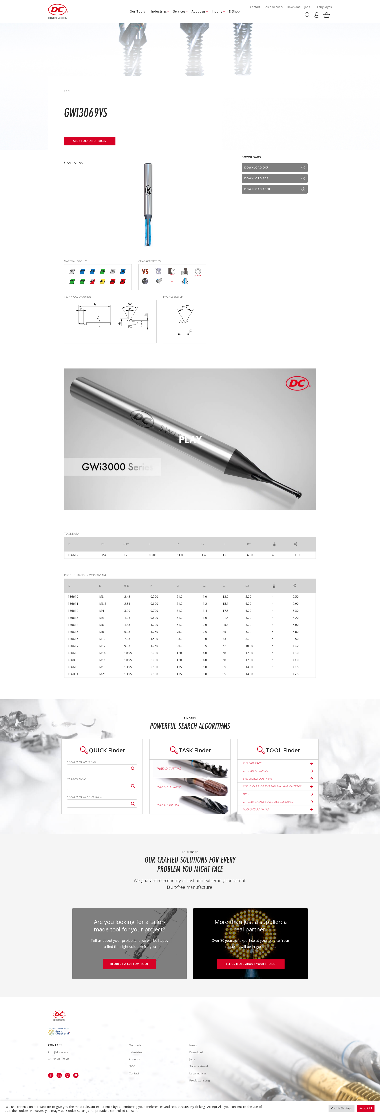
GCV (132, 1066)
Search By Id (76, 779)
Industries (159, 11)
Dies (246, 794)
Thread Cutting (168, 768)
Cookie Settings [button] (341, 1108)
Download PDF (256, 178)
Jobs (307, 7)
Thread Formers (255, 771)
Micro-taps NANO (256, 809)
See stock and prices (89, 141)
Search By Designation (84, 797)
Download (294, 7)
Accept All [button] (365, 1108)
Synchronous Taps (257, 779)
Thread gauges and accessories (268, 802)
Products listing (199, 1080)
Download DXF (256, 167)
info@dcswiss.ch (59, 1052)
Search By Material (82, 762)
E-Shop (234, 11)
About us (198, 11)
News (193, 1045)
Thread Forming (169, 787)
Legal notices (198, 1073)
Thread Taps (252, 763)
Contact (255, 7)
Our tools (135, 1045)
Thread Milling (168, 805)
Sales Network (273, 7)
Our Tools (137, 11)
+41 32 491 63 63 (58, 1059)
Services (179, 11)
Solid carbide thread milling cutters (272, 786)
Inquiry (217, 11)
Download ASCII (257, 189)
